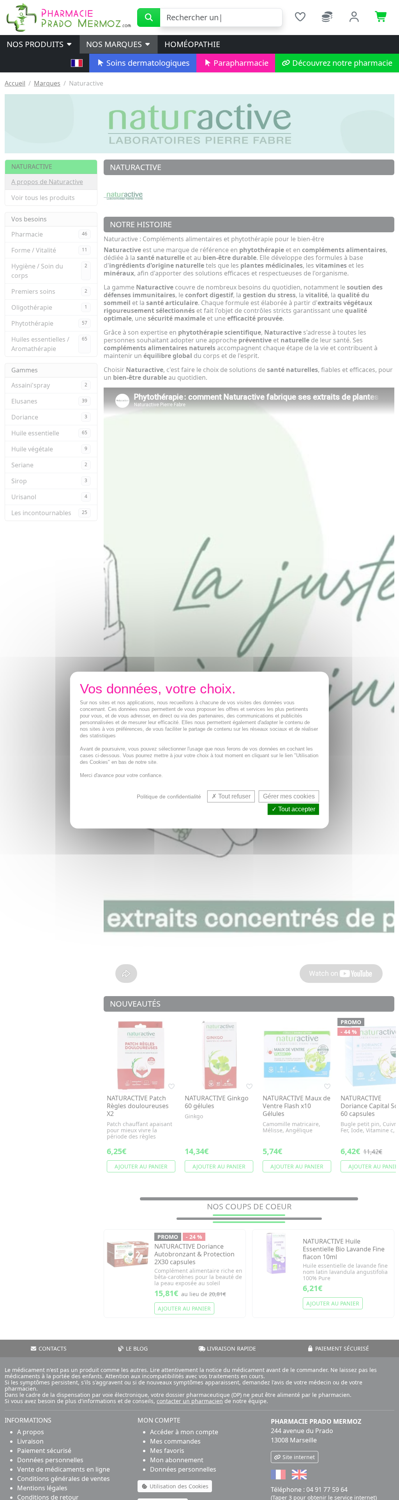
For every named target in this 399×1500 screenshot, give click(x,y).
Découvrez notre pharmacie (341, 63)
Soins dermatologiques (147, 63)
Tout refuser (234, 796)
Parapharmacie (240, 63)
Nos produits (36, 44)
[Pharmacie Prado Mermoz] (68, 16)
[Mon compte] (354, 18)
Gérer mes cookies (289, 796)
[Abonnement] (327, 18)
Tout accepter (296, 809)
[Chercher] (148, 17)
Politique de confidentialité (169, 796)
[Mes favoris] (300, 18)
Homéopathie (192, 44)
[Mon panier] (381, 18)
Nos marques (115, 44)
